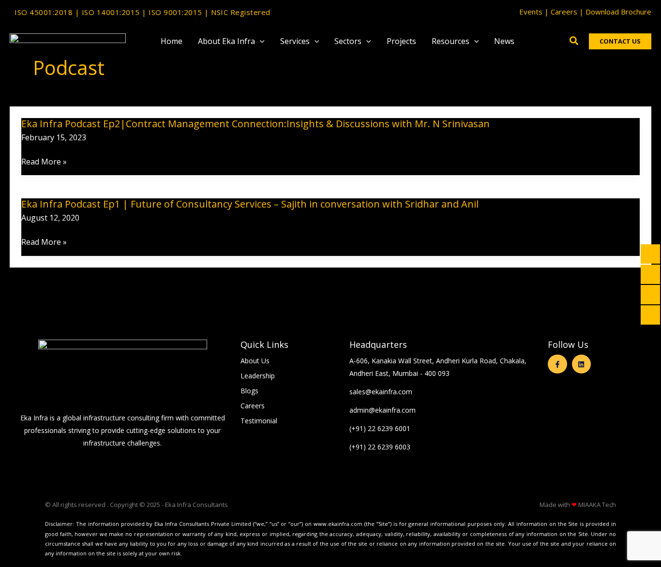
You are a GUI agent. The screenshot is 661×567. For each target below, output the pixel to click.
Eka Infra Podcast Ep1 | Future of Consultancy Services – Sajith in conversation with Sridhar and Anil (250, 203)
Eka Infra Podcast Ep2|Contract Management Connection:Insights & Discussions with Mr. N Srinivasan (255, 123)
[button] (260, 41)
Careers (564, 11)
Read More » (44, 162)
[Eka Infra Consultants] (68, 40)
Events (530, 11)
